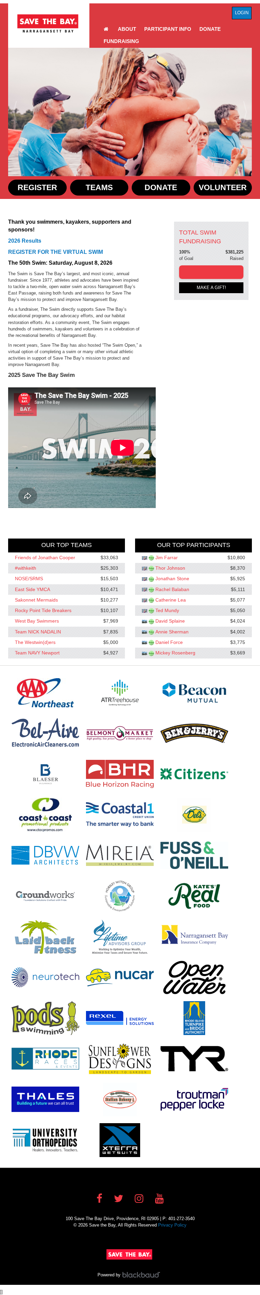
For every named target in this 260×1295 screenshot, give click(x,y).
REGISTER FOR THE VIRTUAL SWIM (55, 252)
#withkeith (25, 568)
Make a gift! (211, 287)
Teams (99, 187)
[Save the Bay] (49, 23)
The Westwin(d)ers (35, 642)
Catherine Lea (170, 600)
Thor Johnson (170, 568)
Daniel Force (169, 642)
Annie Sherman (172, 631)
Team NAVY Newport (37, 653)
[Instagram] (139, 1198)
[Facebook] (99, 1198)
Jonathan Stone (172, 579)
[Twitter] (118, 1198)
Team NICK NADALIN (38, 631)
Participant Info (167, 29)
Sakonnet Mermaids (36, 600)
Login (241, 12)
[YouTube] (159, 1198)
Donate (210, 29)
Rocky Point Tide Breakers (43, 610)
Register (37, 187)
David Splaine (170, 621)
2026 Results (24, 241)
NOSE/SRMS (29, 579)
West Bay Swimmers (37, 621)
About (127, 29)
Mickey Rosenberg (175, 653)
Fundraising (121, 41)
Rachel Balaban (172, 589)
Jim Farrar (166, 557)
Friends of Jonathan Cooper (45, 557)
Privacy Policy (172, 1225)
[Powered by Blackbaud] (142, 1274)
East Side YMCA (32, 589)
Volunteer (223, 187)
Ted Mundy (167, 610)
